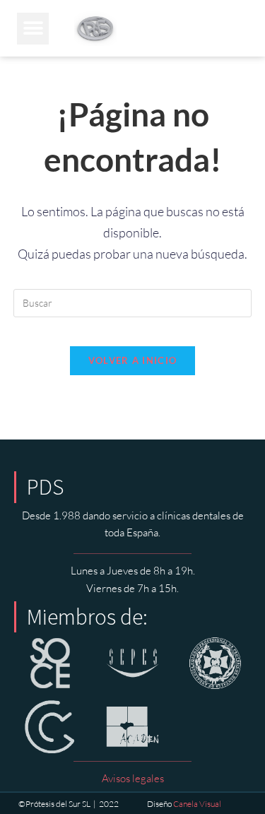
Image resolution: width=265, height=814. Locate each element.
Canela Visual (197, 803)
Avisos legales (133, 778)
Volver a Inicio (132, 360)
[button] (33, 29)
